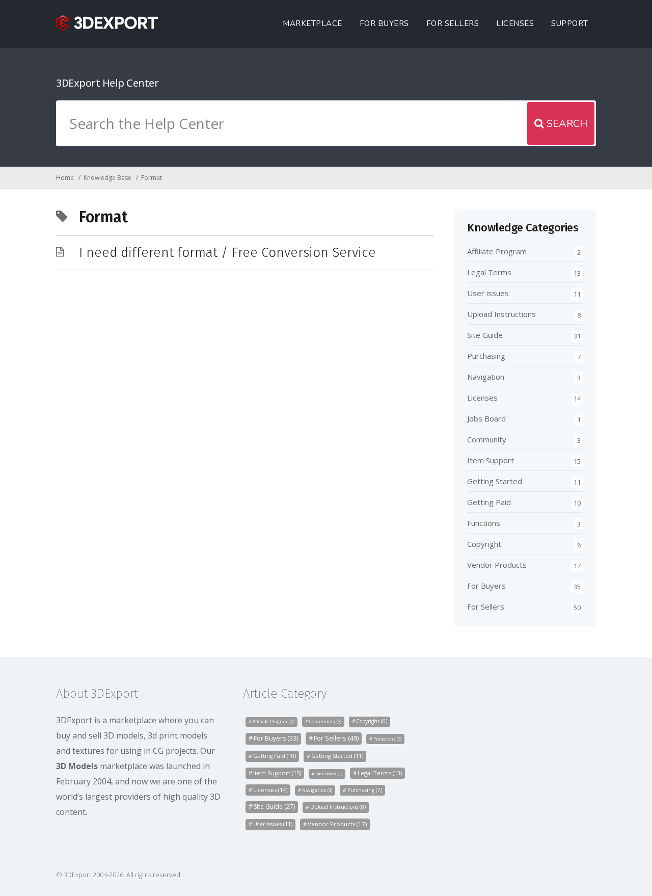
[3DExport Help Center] (107, 23)
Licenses (515, 23)
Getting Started (494, 481)
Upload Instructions (501, 314)
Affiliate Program (497, 251)
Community (486, 439)
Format (151, 177)
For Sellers (452, 23)
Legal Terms (489, 272)
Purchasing (486, 356)
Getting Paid (489, 502)
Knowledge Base (107, 177)
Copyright (484, 544)
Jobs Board (486, 418)
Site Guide (485, 335)
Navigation (485, 377)
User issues (488, 293)
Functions (483, 523)
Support (569, 23)
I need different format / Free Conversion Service (227, 252)
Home (65, 177)
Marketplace (312, 23)
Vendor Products (497, 565)
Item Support (490, 460)
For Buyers (384, 23)
